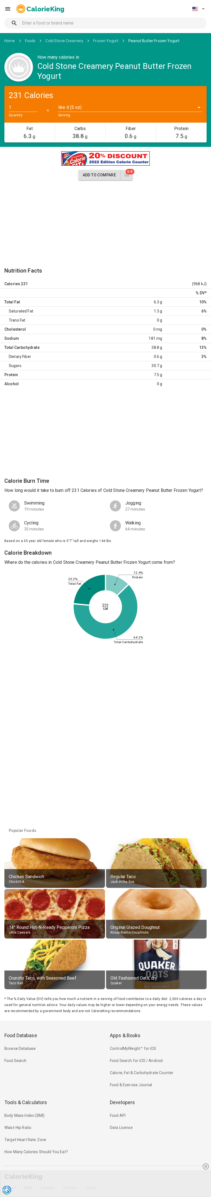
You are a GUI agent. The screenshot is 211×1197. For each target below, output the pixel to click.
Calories (12, 284)
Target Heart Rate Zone (25, 1139)
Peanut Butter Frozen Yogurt (153, 41)
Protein (11, 375)
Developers (122, 1102)
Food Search (15, 1060)
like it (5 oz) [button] (70, 107)
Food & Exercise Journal (131, 1085)
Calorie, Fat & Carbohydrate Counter (141, 1073)
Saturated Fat (21, 311)
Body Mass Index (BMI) (24, 1115)
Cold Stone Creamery (64, 41)
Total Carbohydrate (22, 347)
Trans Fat (17, 320)
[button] (198, 8)
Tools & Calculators (25, 1102)
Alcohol (11, 384)
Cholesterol (15, 329)
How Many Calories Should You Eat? (36, 1152)
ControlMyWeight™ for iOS (133, 1048)
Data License (121, 1127)
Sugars (15, 365)
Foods (30, 41)
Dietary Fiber (20, 356)
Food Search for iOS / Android (136, 1060)
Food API (118, 1115)
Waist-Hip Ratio (17, 1127)
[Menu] (7, 8)
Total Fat (12, 302)
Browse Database (20, 1048)
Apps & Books (125, 1035)
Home (9, 41)
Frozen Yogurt (105, 41)
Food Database (20, 1035)
